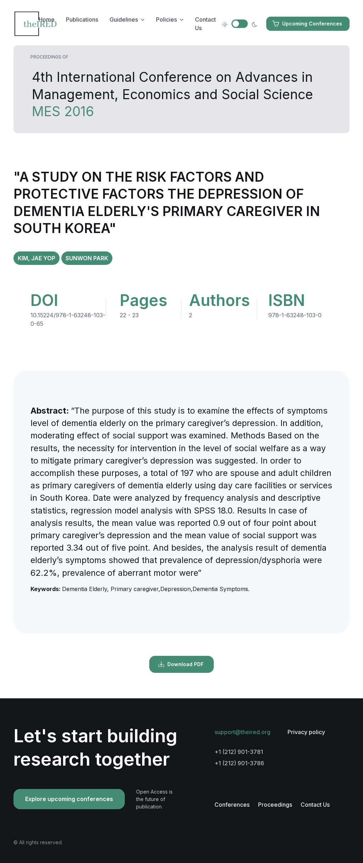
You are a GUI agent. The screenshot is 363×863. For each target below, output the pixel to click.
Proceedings (275, 804)
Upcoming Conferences (312, 24)
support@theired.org (242, 732)
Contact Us (205, 24)
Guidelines (124, 19)
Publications (82, 19)
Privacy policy (306, 732)
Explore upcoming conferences (69, 798)
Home (47, 19)
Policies (166, 19)
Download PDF (185, 664)
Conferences (232, 804)
